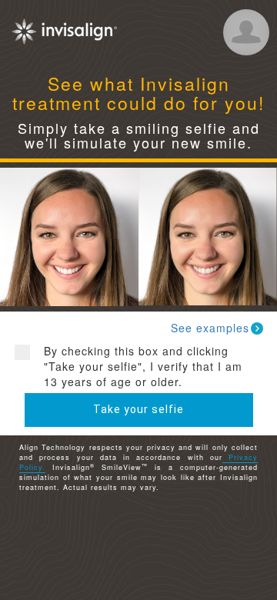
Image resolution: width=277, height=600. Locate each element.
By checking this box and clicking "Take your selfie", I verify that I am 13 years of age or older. (143, 366)
